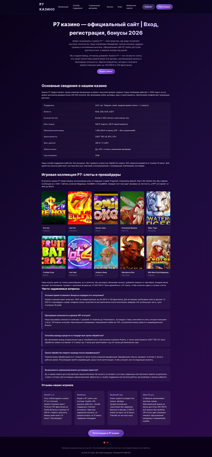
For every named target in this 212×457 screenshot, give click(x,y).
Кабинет (148, 7)
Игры (120, 7)
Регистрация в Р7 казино (106, 433)
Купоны (110, 7)
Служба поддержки (77, 6)
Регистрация (164, 7)
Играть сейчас (106, 71)
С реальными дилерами (94, 6)
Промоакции (63, 7)
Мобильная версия (131, 6)
